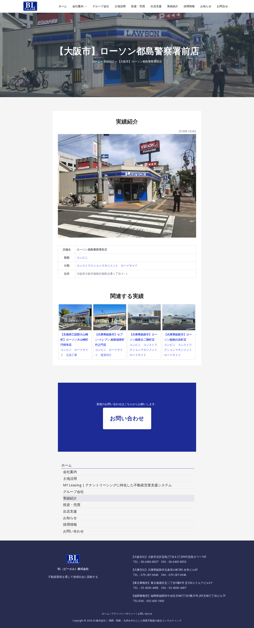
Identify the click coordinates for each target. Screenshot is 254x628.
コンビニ (82, 257)
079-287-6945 (149, 575)
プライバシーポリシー (123, 613)
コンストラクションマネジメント (97, 265)
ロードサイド (129, 265)
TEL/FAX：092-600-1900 (148, 601)
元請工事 (71, 355)
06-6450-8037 (149, 562)
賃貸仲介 (106, 355)
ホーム (105, 613)
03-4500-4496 (149, 588)
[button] (127, 418)
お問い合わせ (145, 613)
